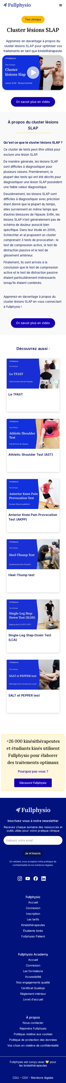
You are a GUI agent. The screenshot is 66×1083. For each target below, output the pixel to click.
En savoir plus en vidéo (33, 102)
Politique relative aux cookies (33, 1034)
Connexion (33, 908)
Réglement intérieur (33, 994)
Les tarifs (33, 919)
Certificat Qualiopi (33, 988)
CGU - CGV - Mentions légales (33, 1077)
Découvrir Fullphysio (33, 783)
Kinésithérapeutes (33, 925)
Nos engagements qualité (33, 982)
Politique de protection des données (33, 1040)
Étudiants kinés (33, 930)
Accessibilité (33, 977)
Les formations (33, 971)
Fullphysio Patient (33, 936)
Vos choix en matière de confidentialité (33, 1045)
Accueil (33, 902)
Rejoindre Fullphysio (33, 1028)
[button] (60, 5)
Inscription (33, 913)
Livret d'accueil (33, 999)
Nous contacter (33, 1023)
